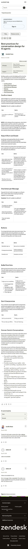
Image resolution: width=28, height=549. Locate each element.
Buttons (6, 89)
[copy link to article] (2, 38)
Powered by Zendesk (16, 545)
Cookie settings (6, 538)
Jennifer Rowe (9, 426)
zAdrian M (8, 449)
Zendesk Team (9, 54)
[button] (12, 503)
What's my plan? (23, 61)
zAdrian (23, 434)
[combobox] (14, 414)
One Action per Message (10, 87)
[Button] (2, 404)
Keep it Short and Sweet (10, 85)
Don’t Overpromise (9, 92)
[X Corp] (7, 38)
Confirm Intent (8, 83)
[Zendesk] (14, 527)
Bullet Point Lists (8, 90)
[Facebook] (5, 38)
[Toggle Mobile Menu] (25, 2)
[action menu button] (26, 426)
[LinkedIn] (10, 38)
